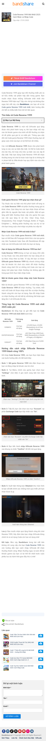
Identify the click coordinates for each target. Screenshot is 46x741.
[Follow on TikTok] (12, 731)
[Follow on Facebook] (4, 731)
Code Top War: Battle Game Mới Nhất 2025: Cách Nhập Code (21, 667)
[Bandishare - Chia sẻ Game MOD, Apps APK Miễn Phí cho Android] (23, 4)
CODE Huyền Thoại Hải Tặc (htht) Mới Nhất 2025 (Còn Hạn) (22, 643)
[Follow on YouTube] (24, 731)
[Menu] (3, 4)
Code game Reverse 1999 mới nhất (16, 107)
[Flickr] (28, 731)
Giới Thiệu (5, 738)
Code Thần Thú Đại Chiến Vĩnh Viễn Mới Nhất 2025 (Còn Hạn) (22, 635)
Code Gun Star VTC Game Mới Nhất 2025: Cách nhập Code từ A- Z (21, 659)
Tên (5, 698)
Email (5, 706)
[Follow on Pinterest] (20, 731)
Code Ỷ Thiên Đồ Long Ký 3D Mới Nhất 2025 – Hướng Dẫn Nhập (22, 651)
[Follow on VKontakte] (32, 731)
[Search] (43, 4)
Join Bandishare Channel (24, 84)
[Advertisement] (23, 47)
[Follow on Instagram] (8, 731)
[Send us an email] (16, 731)
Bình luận (7, 688)
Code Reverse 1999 (33, 545)
